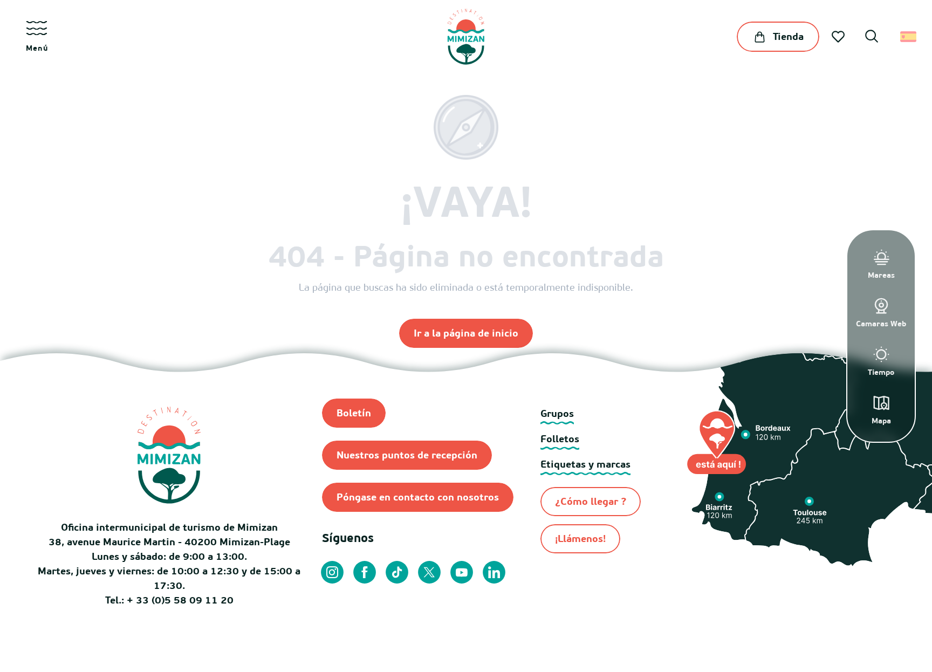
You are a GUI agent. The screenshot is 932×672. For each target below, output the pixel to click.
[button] (871, 38)
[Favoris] (839, 36)
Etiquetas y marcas (585, 464)
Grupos (557, 413)
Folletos (559, 438)
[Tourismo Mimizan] (465, 36)
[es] (909, 36)
